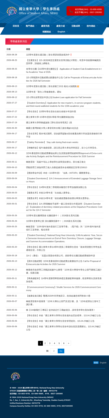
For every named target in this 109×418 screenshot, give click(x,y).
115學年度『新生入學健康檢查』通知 (43, 92)
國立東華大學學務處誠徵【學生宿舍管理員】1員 (49, 122)
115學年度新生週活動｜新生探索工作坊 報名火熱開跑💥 (52, 86)
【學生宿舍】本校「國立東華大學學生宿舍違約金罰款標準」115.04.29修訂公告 (63, 315)
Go (61, 351)
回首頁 (16, 26)
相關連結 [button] (46, 31)
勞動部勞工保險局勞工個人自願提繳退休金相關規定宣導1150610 (56, 167)
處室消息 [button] (45, 26)
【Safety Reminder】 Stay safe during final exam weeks (52, 142)
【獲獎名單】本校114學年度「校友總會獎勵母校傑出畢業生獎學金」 (58, 198)
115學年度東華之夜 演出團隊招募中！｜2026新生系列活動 (53, 221)
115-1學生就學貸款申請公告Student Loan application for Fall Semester (58, 97)
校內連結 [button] (91, 26)
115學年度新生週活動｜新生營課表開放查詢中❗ (49, 55)
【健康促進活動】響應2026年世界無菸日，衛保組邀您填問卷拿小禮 (58, 296)
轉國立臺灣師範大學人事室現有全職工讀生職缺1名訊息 (52, 128)
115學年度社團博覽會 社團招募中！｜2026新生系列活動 (52, 215)
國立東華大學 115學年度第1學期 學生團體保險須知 (50, 117)
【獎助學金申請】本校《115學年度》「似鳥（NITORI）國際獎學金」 (59, 173)
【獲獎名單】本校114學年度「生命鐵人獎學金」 (49, 193)
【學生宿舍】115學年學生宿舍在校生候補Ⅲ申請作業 (51, 111)
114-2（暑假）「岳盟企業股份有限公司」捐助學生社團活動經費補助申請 (60, 256)
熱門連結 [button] (30, 26)
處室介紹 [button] (60, 26)
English (61, 31)
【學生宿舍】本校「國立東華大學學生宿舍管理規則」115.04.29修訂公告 (60, 321)
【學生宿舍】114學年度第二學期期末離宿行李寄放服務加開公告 (56, 187)
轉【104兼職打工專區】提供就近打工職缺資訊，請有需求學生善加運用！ (61, 310)
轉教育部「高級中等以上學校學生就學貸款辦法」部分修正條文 (56, 162)
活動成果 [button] (76, 26)
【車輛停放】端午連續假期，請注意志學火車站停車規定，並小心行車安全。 (62, 148)
